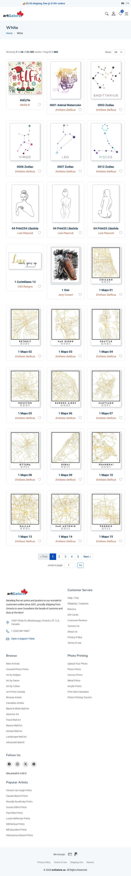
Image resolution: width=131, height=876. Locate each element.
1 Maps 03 (65, 351)
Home (9, 33)
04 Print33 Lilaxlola (105, 228)
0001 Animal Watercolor (65, 105)
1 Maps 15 (106, 536)
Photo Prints (74, 669)
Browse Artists (14, 697)
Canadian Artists (15, 703)
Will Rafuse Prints (15, 824)
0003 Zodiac (106, 105)
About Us (72, 631)
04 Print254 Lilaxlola (25, 228)
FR (127, 3)
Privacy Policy (75, 637)
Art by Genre (12, 680)
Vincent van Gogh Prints (19, 790)
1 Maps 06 (65, 413)
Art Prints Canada (15, 691)
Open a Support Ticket (23, 638)
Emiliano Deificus (65, 109)
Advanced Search (15, 742)
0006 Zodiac (25, 166)
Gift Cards (73, 614)
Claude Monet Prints (17, 796)
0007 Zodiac (65, 166)
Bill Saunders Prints (16, 829)
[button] (126, 13)
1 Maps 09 (65, 475)
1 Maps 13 (25, 536)
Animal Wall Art (14, 731)
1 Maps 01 (106, 290)
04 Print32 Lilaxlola (65, 228)
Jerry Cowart (65, 294)
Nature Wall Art (14, 725)
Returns (72, 609)
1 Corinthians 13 (25, 282)
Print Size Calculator (78, 691)
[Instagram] (17, 764)
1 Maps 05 (25, 413)
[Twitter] (26, 764)
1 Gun (65, 290)
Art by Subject (13, 675)
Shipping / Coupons (78, 603)
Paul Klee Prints (14, 812)
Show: (108, 52)
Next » (87, 556)
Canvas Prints (75, 675)
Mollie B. (25, 104)
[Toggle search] (106, 14)
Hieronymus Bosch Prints (19, 835)
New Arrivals (12, 663)
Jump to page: (55, 565)
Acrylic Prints (74, 686)
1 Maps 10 (106, 475)
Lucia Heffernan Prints (18, 818)
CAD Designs (25, 286)
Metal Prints (74, 680)
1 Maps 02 (25, 351)
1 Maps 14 (65, 536)
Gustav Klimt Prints (16, 807)
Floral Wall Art (13, 719)
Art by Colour (13, 686)
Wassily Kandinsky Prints (19, 801)
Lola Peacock (25, 233)
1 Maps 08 (25, 475)
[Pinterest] (34, 764)
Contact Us (73, 626)
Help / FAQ (73, 598)
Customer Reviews (77, 620)
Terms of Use (74, 643)
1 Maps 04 (106, 351)
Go (80, 565)
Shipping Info (76, 862)
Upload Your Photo (78, 663)
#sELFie (25, 100)
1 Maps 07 (106, 413)
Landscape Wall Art (16, 736)
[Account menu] (114, 14)
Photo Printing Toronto (80, 697)
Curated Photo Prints (17, 669)
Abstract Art (12, 714)
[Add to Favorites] (39, 105)
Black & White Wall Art (17, 708)
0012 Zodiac (106, 166)
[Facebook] (9, 764)
